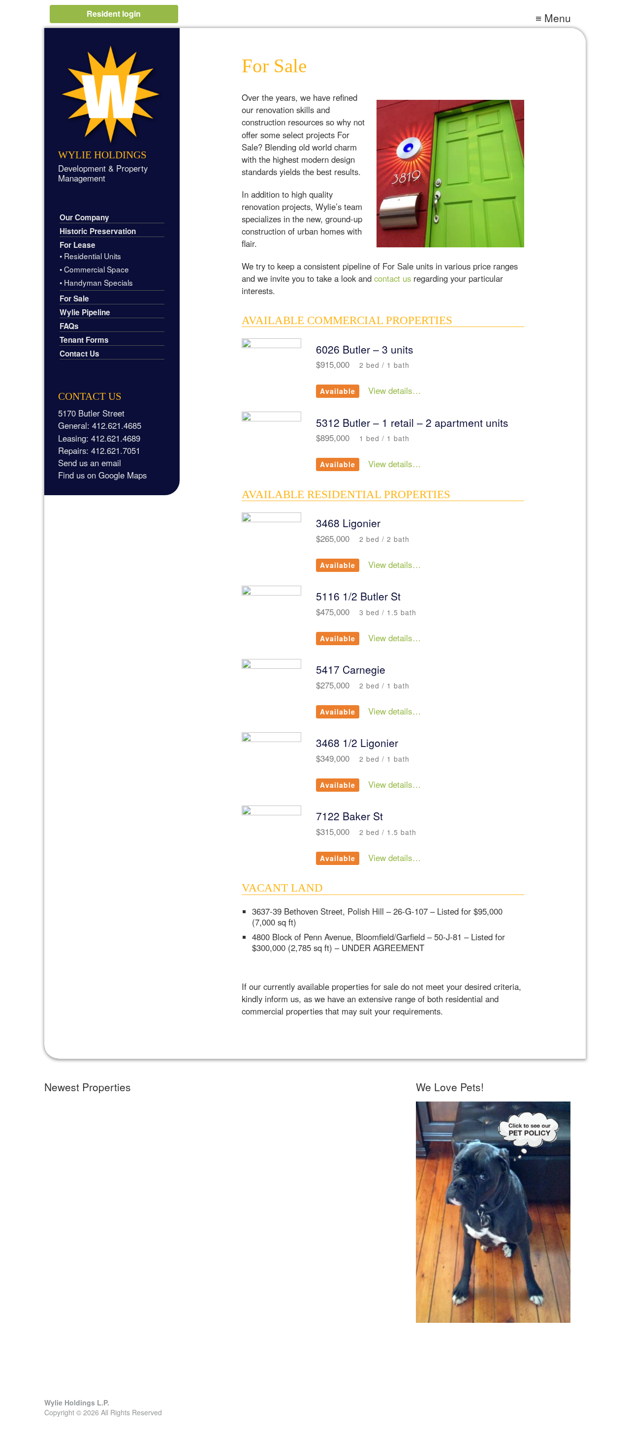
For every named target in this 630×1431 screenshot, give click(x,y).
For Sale (74, 298)
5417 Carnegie (350, 669)
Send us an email (89, 463)
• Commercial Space (94, 269)
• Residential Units (90, 255)
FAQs (69, 326)
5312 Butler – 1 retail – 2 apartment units (412, 422)
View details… (394, 390)
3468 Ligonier (348, 522)
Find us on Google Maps (102, 475)
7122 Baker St (349, 815)
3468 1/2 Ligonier (357, 742)
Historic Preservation (98, 231)
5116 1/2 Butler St (358, 596)
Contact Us (79, 353)
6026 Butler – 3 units (364, 349)
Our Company (84, 217)
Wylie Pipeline (85, 312)
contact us (392, 278)
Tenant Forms (84, 339)
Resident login (114, 13)
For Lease (77, 244)
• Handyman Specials (96, 282)
